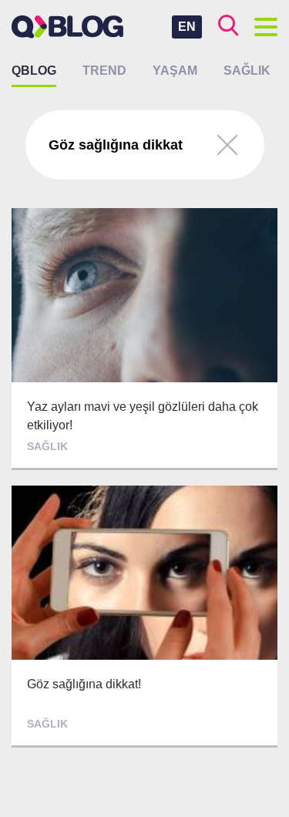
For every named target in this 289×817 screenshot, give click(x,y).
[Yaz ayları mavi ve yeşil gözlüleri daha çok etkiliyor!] (144, 339)
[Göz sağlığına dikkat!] (144, 617)
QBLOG (34, 70)
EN (187, 26)
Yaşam (175, 70)
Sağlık (247, 70)
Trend (104, 70)
